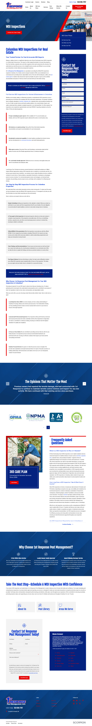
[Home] (14, 5)
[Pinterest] (83, 700)
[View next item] (84, 383)
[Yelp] (80, 703)
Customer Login (29, 2)
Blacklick (72, 652)
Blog (48, 2)
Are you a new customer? (67, 102)
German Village (60, 663)
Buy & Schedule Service (79, 7)
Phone (63, 88)
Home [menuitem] (26, 7)
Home (37, 700)
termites (21, 101)
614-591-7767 (81, 2)
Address (64, 97)
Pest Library (54, 703)
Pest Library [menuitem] (51, 7)
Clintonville (72, 655)
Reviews (43, 2)
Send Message (67, 130)
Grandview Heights (74, 663)
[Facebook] (77, 703)
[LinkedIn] (73, 700)
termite (65, 494)
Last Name (64, 84)
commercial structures (26, 140)
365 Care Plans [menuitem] (37, 7)
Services (38, 703)
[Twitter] (80, 700)
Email (63, 93)
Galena (72, 660)
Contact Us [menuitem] (68, 7)
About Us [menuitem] (31, 7)
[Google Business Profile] (77, 700)
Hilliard (71, 666)
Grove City (59, 666)
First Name (64, 79)
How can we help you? (67, 106)
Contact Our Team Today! (14, 32)
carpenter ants (27, 101)
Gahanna (59, 660)
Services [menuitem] (46, 7)
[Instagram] (73, 703)
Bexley (58, 652)
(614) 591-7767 (40, 85)
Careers (37, 2)
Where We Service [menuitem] (58, 7)
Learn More (14, 482)
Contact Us (54, 706)
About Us (53, 700)
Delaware (59, 658)
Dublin (71, 658)
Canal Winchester (61, 655)
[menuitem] (73, 40)
